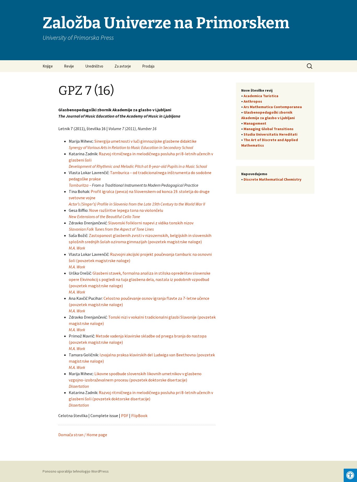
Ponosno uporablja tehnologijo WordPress (76, 471)
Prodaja (148, 66)
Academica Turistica (261, 95)
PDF (125, 415)
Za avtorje (122, 66)
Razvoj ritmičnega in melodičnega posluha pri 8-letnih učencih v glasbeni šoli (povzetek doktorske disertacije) (141, 399)
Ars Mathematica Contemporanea (273, 106)
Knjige (48, 66)
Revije (69, 66)
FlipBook (139, 415)
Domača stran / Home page (82, 434)
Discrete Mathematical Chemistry (272, 179)
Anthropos (253, 101)
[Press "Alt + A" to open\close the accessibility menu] (350, 475)
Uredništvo (94, 66)
